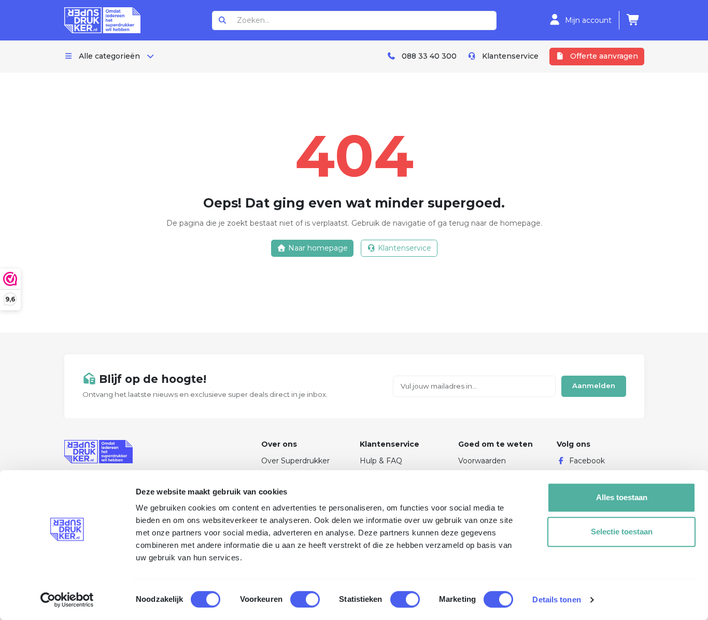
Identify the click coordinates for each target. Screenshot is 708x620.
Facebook (587, 460)
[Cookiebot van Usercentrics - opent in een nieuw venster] (67, 600)
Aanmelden (593, 385)
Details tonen (556, 599)
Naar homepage (317, 248)
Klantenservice (403, 248)
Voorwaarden (482, 460)
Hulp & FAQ (381, 460)
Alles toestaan (621, 497)
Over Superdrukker (295, 460)
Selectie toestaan (622, 531)
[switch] (305, 599)
